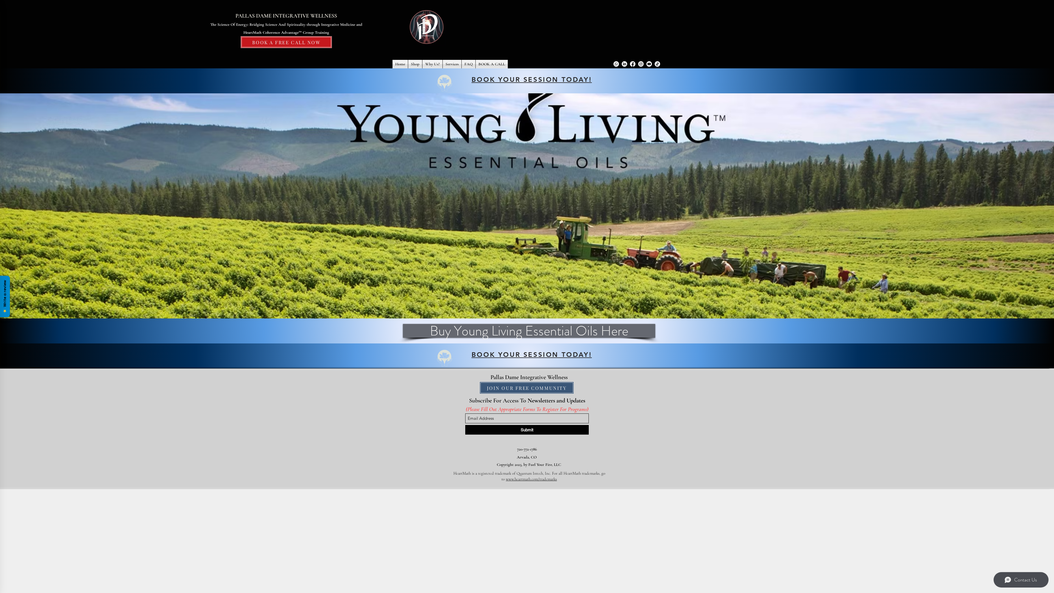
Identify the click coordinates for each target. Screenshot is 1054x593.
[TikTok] (657, 64)
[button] (415, 64)
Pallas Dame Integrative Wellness (529, 377)
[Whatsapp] (616, 64)
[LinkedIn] (624, 64)
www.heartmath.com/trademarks (531, 479)
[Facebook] (632, 64)
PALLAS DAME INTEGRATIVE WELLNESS (286, 16)
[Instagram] (641, 64)
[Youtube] (649, 64)
